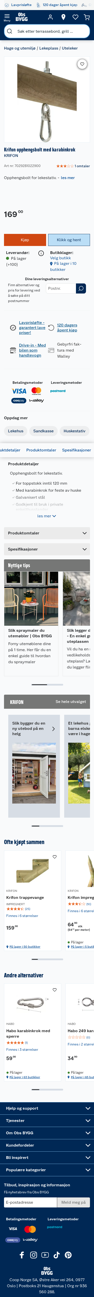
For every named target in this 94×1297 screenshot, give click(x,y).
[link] (73, 166)
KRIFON (11, 155)
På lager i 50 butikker (25, 946)
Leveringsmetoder (66, 383)
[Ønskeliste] (75, 17)
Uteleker (70, 48)
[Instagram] (33, 1255)
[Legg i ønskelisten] (82, 64)
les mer (68, 177)
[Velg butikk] (63, 17)
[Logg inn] (50, 17)
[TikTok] (56, 1255)
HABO (10, 1024)
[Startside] (28, 17)
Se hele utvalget (71, 701)
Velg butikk (60, 258)
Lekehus (15, 431)
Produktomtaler (41, 450)
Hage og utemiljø (20, 48)
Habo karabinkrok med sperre (28, 1033)
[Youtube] (45, 1255)
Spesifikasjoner (76, 450)
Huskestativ (74, 431)
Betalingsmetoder (28, 383)
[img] (32, 909)
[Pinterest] (68, 1255)
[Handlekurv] (86, 17)
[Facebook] (22, 1255)
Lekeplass (48, 48)
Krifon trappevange (25, 897)
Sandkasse (43, 431)
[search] (10, 31)
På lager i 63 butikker (25, 1077)
